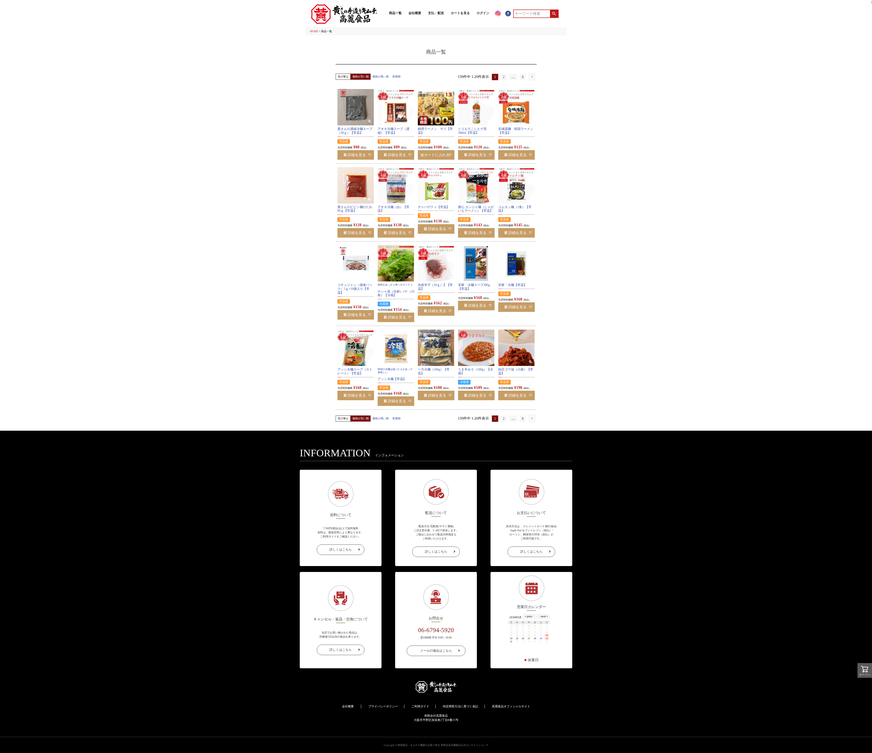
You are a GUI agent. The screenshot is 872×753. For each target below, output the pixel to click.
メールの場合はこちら (436, 650)
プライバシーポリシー (383, 706)
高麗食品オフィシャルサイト (511, 706)
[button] (531, 77)
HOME (314, 31)
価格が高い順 (380, 76)
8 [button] (523, 77)
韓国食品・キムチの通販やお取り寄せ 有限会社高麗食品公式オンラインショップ (443, 745)
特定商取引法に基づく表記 (460, 706)
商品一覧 (395, 13)
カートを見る (460, 13)
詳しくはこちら (340, 549)
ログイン (483, 13)
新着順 (396, 76)
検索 (554, 13)
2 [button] (504, 77)
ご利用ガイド (420, 706)
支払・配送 (436, 13)
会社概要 (415, 13)
